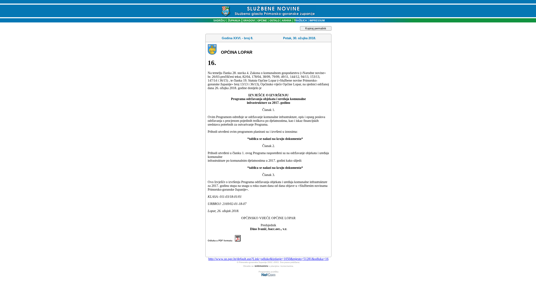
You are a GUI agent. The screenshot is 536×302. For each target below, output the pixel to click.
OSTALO (274, 20)
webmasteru (261, 266)
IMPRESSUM (317, 20)
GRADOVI (249, 20)
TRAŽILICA (300, 20)
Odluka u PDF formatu (221, 240)
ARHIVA (286, 20)
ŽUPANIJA (234, 20)
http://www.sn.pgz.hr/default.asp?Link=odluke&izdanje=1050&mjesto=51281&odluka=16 (268, 259)
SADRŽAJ (218, 20)
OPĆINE (262, 20)
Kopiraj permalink (315, 28)
